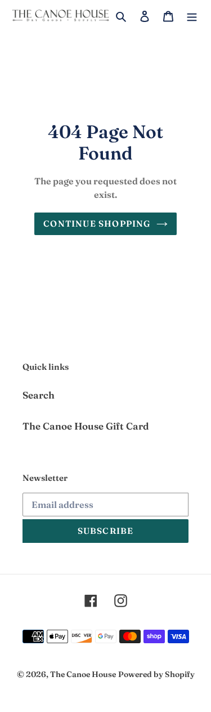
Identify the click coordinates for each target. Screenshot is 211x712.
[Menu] (192, 15)
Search (39, 395)
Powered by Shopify (156, 674)
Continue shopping (96, 223)
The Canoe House (83, 674)
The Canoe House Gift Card (86, 426)
